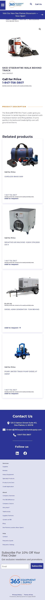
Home (8, 19)
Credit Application (8, 486)
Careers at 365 (7, 519)
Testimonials (6, 511)
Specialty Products (8, 478)
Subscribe (37, 566)
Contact (5, 536)
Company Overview (9, 495)
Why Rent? (6, 507)
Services (6, 463)
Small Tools (23, 19)
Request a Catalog (8, 544)
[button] (40, 29)
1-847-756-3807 (13, 82)
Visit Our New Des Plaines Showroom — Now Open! (20, 14)
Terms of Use (28, 594)
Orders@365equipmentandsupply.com (24, 430)
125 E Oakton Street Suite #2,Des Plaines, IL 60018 (23, 424)
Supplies (5, 466)
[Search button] (31, 4)
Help (4, 533)
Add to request (11, 198)
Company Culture (8, 503)
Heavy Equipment (8, 474)
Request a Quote (8, 540)
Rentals (14, 19)
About (5, 492)
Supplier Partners (8, 515)
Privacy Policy (17, 594)
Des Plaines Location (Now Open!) (13, 527)
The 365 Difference (8, 499)
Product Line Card (8, 482)
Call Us (38, 4)
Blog (4, 523)
